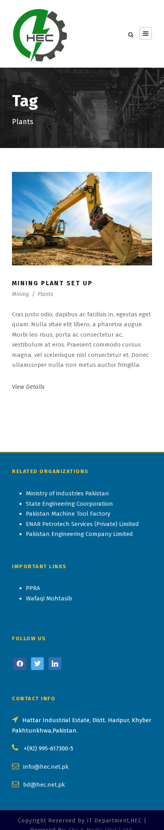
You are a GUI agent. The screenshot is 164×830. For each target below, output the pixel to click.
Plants (45, 294)
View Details (28, 386)
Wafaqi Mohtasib (49, 598)
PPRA (33, 588)
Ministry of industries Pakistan (67, 493)
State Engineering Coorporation (69, 503)
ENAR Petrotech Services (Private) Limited (82, 524)
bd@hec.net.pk (44, 784)
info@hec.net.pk (45, 766)
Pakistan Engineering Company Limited (79, 534)
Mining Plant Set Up (52, 283)
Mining (20, 294)
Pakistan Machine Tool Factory (68, 513)
